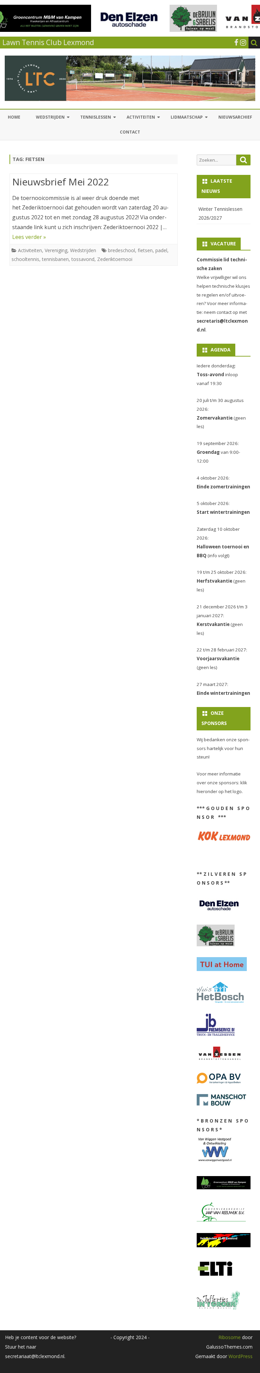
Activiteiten (141, 117)
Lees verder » (29, 237)
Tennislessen (95, 117)
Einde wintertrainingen (223, 693)
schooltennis (25, 259)
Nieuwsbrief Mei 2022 (60, 181)
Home (14, 117)
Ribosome (229, 1337)
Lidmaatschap (187, 117)
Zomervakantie (215, 418)
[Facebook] (236, 42)
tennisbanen (55, 259)
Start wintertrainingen (223, 512)
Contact (130, 132)
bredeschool (121, 250)
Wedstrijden (50, 117)
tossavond (82, 259)
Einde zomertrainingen (223, 487)
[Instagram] (243, 42)
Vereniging (56, 250)
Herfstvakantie (214, 581)
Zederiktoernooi (114, 259)
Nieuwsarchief (235, 117)
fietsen (145, 250)
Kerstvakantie (213, 624)
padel (161, 250)
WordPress (240, 1356)
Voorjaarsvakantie (218, 658)
